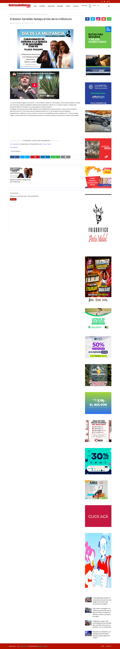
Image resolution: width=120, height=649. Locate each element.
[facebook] (102, 1)
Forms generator (15, 144)
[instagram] (107, 1)
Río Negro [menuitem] (60, 6)
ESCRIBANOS (14, 147)
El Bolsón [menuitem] (42, 6)
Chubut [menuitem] (68, 6)
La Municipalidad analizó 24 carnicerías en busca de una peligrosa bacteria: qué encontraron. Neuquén (102, 601)
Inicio (11, 14)
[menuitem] (91, 5)
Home (102, 646)
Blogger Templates (42, 646)
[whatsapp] (109, 19)
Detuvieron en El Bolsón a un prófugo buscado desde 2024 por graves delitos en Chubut (102, 635)
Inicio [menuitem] (35, 6)
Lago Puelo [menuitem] (51, 6)
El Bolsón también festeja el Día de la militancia (20, 181)
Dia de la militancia (18, 14)
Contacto (108, 646)
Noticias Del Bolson (16, 23)
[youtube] (103, 19)
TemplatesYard (23, 646)
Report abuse (47, 144)
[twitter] (104, 1)
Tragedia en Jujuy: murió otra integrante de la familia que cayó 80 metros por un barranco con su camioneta (102, 624)
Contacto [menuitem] (76, 6)
